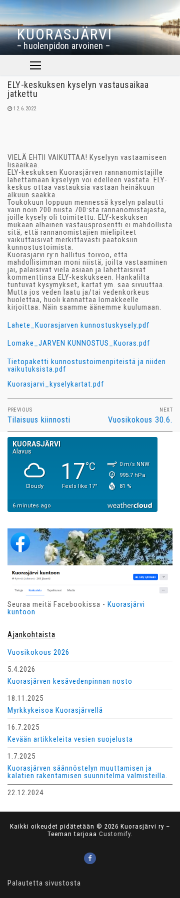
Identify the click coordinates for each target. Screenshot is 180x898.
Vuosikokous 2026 (39, 653)
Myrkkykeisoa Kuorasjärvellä (55, 711)
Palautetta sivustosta (44, 883)
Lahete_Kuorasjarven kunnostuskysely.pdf (79, 325)
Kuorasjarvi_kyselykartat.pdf (56, 384)
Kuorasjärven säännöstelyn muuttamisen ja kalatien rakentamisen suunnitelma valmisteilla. (88, 772)
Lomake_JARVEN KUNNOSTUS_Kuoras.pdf (79, 343)
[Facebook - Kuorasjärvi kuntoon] (90, 858)
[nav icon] (35, 65)
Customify (114, 834)
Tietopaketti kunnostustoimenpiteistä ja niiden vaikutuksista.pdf (87, 365)
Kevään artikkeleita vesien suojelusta (70, 740)
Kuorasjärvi (64, 34)
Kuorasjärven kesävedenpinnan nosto (70, 682)
